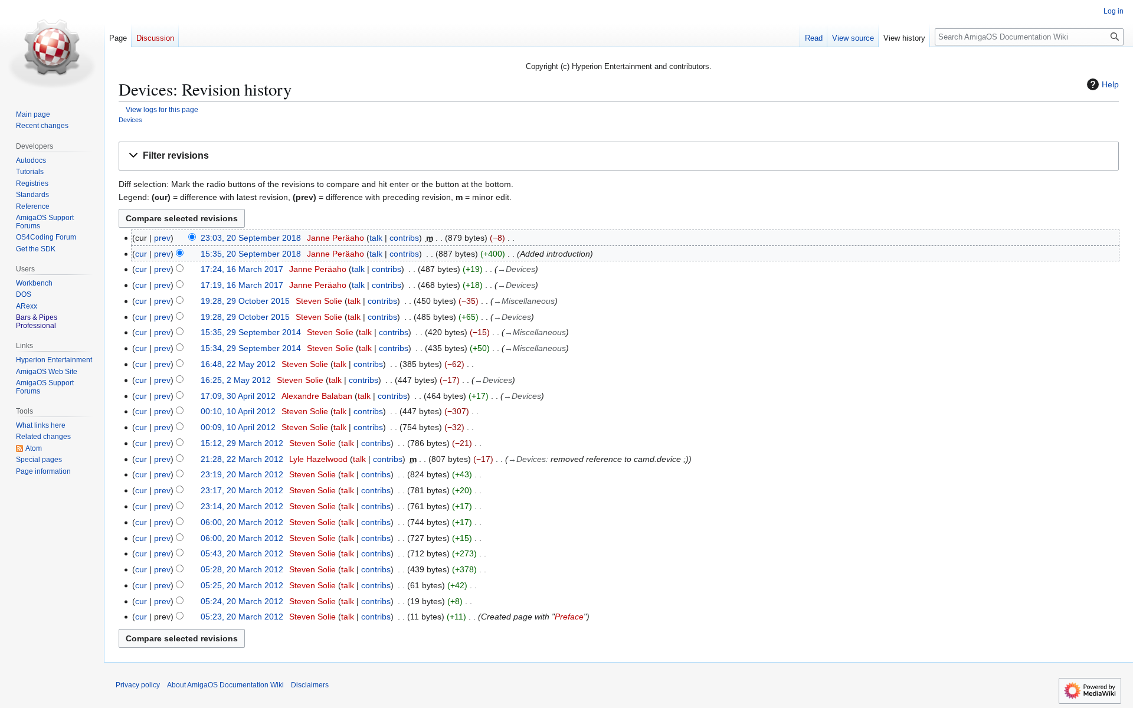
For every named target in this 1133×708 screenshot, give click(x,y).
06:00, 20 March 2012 (242, 522)
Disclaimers (310, 685)
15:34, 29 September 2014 (251, 348)
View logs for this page (162, 109)
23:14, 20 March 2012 (242, 506)
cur (141, 253)
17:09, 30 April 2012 (238, 396)
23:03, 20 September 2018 (251, 237)
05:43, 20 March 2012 (242, 553)
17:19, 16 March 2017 (242, 285)
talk (375, 237)
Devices (130, 119)
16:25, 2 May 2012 (236, 380)
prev (162, 237)
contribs (404, 237)
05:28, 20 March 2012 (242, 569)
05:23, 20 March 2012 (242, 616)
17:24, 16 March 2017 (242, 269)
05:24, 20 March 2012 (242, 601)
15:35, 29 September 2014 (251, 332)
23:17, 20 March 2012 (242, 490)
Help (1110, 84)
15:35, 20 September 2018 (251, 253)
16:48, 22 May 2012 (238, 364)
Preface (569, 616)
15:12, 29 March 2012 (242, 443)
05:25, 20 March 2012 (242, 585)
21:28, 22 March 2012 (242, 459)
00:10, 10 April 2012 (238, 411)
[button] (619, 156)
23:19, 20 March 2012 (242, 474)
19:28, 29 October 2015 (245, 301)
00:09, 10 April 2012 (238, 427)
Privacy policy (138, 685)
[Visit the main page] (52, 47)
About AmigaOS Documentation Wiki (225, 685)
